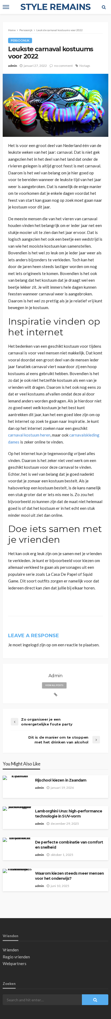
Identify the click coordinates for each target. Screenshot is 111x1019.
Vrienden (11, 949)
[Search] (103, 7)
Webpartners (14, 963)
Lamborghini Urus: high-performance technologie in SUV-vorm (68, 813)
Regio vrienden (16, 956)
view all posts (54, 685)
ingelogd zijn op (37, 644)
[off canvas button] (6, 7)
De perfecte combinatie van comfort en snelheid (69, 844)
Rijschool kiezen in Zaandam (60, 780)
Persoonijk (20, 40)
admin (12, 66)
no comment (63, 66)
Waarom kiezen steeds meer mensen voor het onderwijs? (69, 876)
